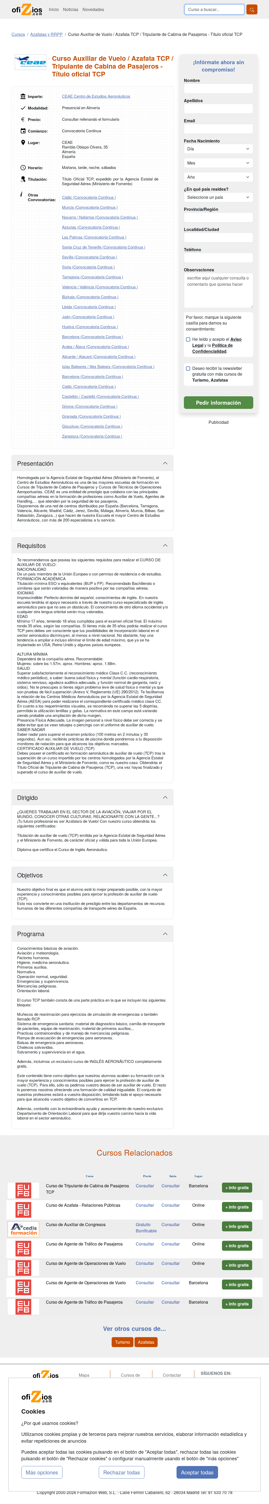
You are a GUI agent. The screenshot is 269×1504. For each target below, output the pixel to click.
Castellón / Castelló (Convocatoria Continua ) (100, 396)
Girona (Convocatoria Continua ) (89, 406)
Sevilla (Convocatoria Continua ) (89, 257)
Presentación (35, 463)
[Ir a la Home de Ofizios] (50, 1375)
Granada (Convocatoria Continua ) (91, 416)
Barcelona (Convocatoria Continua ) (92, 336)
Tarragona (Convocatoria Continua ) (92, 276)
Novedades (93, 9)
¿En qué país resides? (206, 189)
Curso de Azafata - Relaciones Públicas (83, 1205)
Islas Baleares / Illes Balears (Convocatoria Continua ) (108, 366)
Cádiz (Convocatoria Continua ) (89, 197)
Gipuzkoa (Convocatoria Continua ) (92, 426)
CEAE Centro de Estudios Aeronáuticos (96, 96)
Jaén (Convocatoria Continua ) (88, 316)
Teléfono (192, 250)
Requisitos (31, 545)
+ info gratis (237, 1187)
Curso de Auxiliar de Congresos (76, 1224)
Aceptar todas (197, 1472)
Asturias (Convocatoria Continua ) (91, 227)
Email (189, 121)
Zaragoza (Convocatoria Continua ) (92, 436)
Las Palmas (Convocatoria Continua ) (94, 237)
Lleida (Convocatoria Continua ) (89, 306)
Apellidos (193, 100)
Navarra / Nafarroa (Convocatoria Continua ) (100, 217)
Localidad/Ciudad (201, 229)
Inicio (54, 9)
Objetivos (30, 874)
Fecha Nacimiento (202, 141)
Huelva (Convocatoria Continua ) (90, 326)
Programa (30, 933)
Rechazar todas (121, 1472)
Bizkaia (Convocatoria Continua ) (90, 296)
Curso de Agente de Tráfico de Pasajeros (84, 1244)
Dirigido (27, 797)
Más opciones (42, 1472)
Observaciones (199, 270)
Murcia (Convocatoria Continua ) (90, 207)
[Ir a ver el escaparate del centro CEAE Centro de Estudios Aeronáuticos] (32, 62)
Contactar (172, 1375)
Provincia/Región (201, 209)
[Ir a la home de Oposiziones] (27, 9)
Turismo (122, 1342)
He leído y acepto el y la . (217, 345)
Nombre (192, 80)
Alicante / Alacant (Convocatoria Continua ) (99, 356)
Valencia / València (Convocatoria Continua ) (100, 286)
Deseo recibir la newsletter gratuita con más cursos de (217, 374)
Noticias (70, 9)
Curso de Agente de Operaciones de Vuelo (86, 1263)
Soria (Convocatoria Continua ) (88, 267)
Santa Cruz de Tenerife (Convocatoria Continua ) (103, 247)
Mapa (84, 1375)
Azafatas (146, 1342)
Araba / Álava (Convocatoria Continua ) (95, 346)
